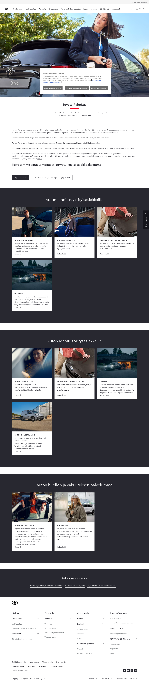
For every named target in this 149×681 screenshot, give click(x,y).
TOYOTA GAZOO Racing (120, 638)
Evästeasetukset (121, 678)
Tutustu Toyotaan (90, 8)
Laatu (112, 653)
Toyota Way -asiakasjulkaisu (121, 622)
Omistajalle (53, 8)
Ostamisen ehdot (106, 678)
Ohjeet (80, 648)
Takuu (79, 638)
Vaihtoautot (31, 8)
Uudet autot (18, 8)
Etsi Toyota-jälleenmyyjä (139, 2)
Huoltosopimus (51, 628)
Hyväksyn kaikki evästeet (98, 88)
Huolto (80, 618)
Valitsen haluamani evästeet (52, 88)
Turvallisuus (115, 644)
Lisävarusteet (82, 629)
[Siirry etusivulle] (6, 9)
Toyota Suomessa (117, 628)
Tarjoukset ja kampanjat (54, 632)
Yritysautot (16, 633)
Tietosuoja (133, 678)
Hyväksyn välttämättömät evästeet (76, 88)
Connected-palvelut (85, 643)
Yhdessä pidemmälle (118, 633)
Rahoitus (48, 618)
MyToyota (141, 9)
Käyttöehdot (93, 678)
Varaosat (80, 633)
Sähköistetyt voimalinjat (110, 8)
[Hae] (131, 8)
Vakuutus (48, 623)
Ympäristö (114, 648)
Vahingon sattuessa (85, 653)
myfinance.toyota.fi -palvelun (43, 156)
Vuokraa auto (50, 637)
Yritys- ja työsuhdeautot (71, 8)
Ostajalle (42, 8)
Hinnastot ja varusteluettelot (24, 628)
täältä (39, 158)
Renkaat (80, 624)
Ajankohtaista (115, 618)
